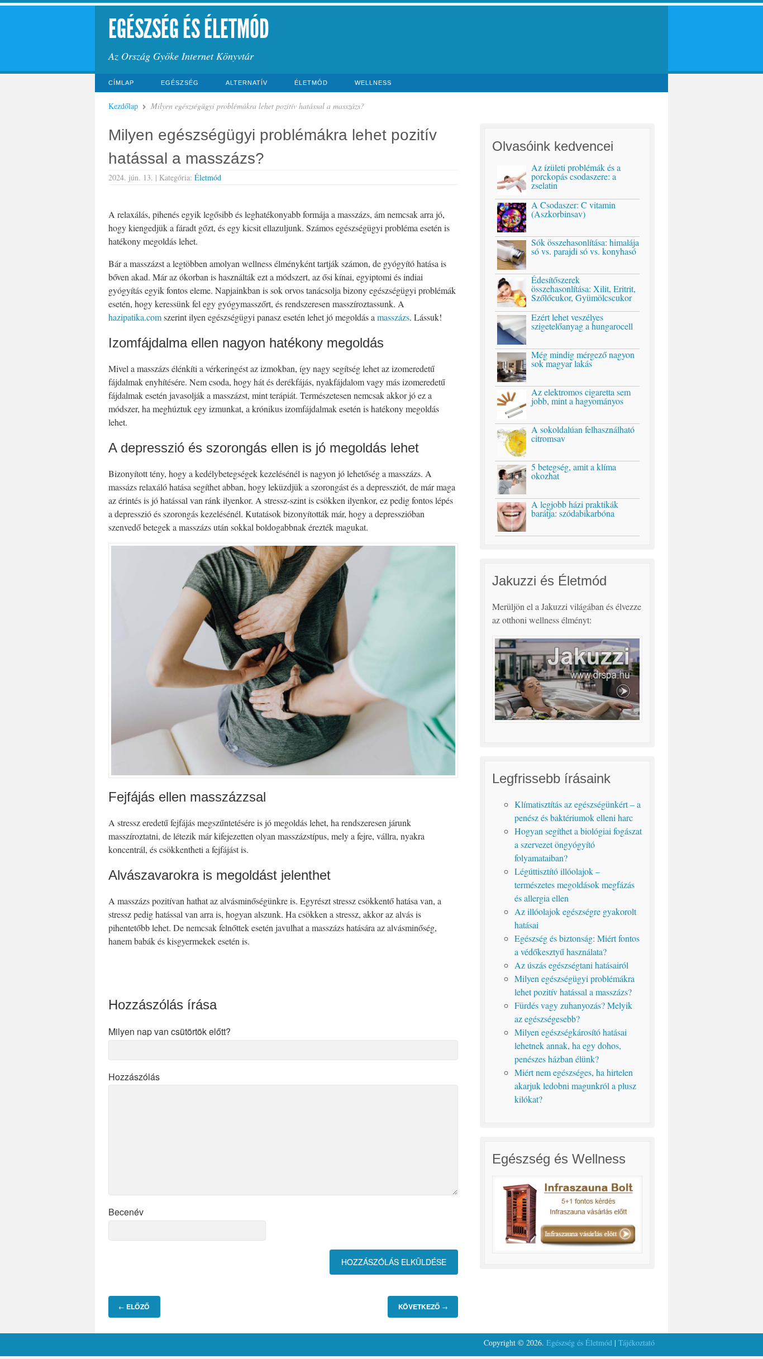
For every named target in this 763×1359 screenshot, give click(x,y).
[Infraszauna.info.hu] (567, 1250)
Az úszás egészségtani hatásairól (571, 965)
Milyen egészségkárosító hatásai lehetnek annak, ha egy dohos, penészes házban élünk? (570, 1045)
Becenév (126, 1211)
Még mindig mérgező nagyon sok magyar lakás (583, 359)
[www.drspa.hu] (567, 719)
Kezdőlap (123, 106)
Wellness (373, 82)
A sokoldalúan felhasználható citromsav (583, 433)
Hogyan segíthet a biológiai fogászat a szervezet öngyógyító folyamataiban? (578, 844)
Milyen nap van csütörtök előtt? (169, 1031)
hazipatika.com (134, 317)
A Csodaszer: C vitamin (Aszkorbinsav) (573, 209)
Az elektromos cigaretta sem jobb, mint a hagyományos (581, 396)
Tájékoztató (636, 1342)
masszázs (393, 317)
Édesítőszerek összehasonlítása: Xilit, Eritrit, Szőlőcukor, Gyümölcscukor (583, 288)
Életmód (311, 82)
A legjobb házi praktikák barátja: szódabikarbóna (574, 508)
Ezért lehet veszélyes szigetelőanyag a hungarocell (582, 321)
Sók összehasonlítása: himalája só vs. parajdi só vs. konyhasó (585, 246)
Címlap (121, 82)
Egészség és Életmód (188, 29)
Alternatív (247, 82)
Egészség (180, 82)
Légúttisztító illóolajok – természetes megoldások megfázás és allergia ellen (574, 884)
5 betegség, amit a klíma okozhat (573, 471)
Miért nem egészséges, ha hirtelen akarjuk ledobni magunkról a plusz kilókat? (575, 1085)
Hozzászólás (134, 1076)
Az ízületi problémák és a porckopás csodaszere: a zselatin (576, 176)
